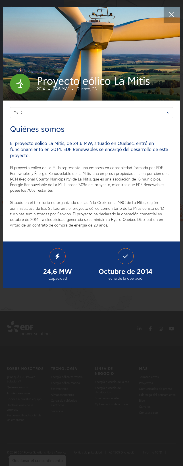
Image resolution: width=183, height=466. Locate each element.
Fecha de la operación (125, 274)
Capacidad (57, 274)
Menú (18, 112)
